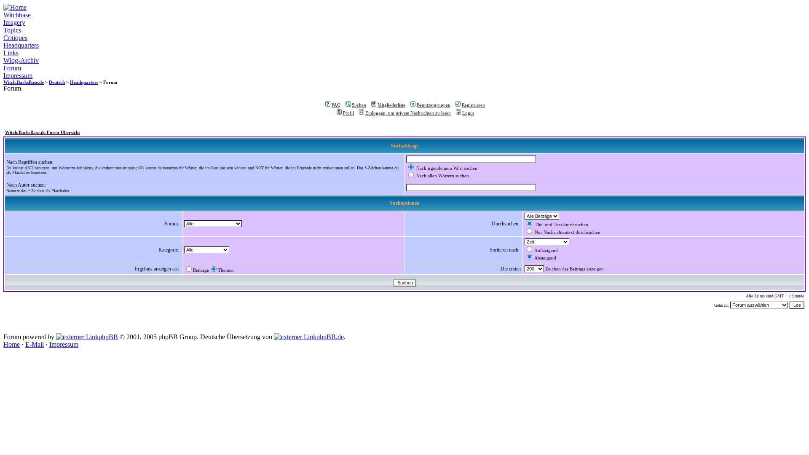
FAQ (336, 104)
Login (468, 112)
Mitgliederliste (391, 104)
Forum (12, 68)
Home (11, 344)
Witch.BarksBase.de (23, 82)
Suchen (359, 104)
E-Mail (34, 344)
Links (11, 52)
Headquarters (21, 45)
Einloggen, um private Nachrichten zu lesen (408, 112)
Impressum (17, 75)
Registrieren (473, 104)
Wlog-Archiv (21, 60)
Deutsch (57, 82)
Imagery (14, 22)
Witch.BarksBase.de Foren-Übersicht (42, 132)
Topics (12, 30)
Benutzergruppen (433, 104)
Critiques (15, 37)
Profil (348, 112)
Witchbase (17, 15)
